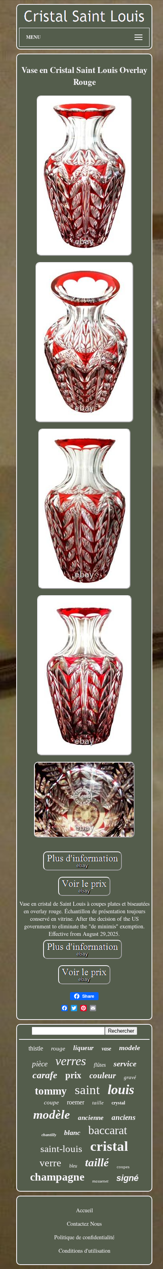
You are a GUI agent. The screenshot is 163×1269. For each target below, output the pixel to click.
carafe (44, 1075)
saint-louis (61, 1148)
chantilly (49, 1135)
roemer (75, 1102)
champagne (57, 1177)
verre (50, 1163)
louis (121, 1089)
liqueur (83, 1048)
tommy (51, 1091)
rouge (58, 1048)
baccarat (107, 1130)
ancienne (91, 1117)
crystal (118, 1103)
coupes (123, 1166)
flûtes (100, 1065)
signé (127, 1178)
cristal (109, 1146)
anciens (123, 1117)
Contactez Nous (84, 1223)
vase (106, 1049)
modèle (51, 1114)
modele (129, 1048)
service (125, 1063)
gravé (130, 1077)
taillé (97, 1162)
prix (73, 1075)
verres (70, 1061)
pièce (39, 1064)
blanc (72, 1133)
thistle (35, 1048)
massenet (100, 1181)
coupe (51, 1102)
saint (87, 1090)
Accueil (84, 1210)
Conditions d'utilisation (84, 1250)
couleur (102, 1075)
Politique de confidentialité (84, 1237)
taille (98, 1103)
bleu (73, 1166)
